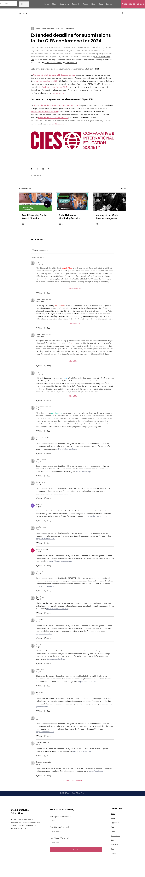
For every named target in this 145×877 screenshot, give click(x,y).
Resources (114, 845)
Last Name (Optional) (59, 838)
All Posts (23, 13)
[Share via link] (48, 169)
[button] (123, 13)
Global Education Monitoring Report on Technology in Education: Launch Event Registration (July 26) (72, 217)
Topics (113, 840)
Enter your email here (59, 816)
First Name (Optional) (59, 827)
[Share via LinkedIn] (43, 169)
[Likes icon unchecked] (37, 293)
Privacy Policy (80, 793)
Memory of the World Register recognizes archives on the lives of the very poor (108, 217)
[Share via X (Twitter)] (37, 169)
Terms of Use (70, 793)
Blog (112, 827)
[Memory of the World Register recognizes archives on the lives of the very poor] (109, 202)
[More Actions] (113, 262)
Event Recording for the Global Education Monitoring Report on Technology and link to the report (34, 217)
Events (113, 831)
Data (112, 849)
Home (113, 814)
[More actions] (113, 28)
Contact (114, 853)
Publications (115, 836)
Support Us (115, 822)
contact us (34, 822)
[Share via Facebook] (32, 169)
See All (123, 188)
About (113, 818)
